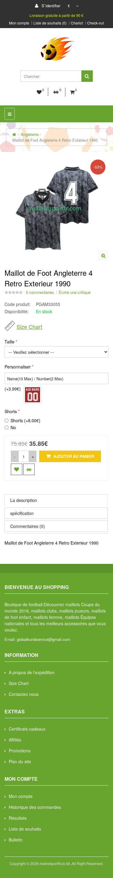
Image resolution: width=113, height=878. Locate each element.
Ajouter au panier (73, 456)
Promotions (19, 751)
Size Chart (29, 326)
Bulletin (16, 840)
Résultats (18, 818)
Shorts (11, 411)
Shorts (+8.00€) (25, 420)
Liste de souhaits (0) (50, 23)
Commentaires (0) (27, 526)
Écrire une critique (74, 292)
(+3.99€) (13, 389)
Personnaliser (18, 367)
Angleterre (30, 134)
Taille (9, 342)
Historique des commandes (35, 807)
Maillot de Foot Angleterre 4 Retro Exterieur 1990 (55, 140)
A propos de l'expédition (32, 672)
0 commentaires (40, 292)
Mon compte (19, 23)
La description (23, 500)
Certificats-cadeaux (27, 729)
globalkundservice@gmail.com (43, 639)
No (13, 427)
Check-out (95, 23)
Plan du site (20, 761)
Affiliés (15, 740)
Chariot (77, 23)
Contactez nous (24, 694)
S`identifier (50, 5)
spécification (22, 513)
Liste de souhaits (25, 829)
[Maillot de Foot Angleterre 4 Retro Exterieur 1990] (103, 255)
